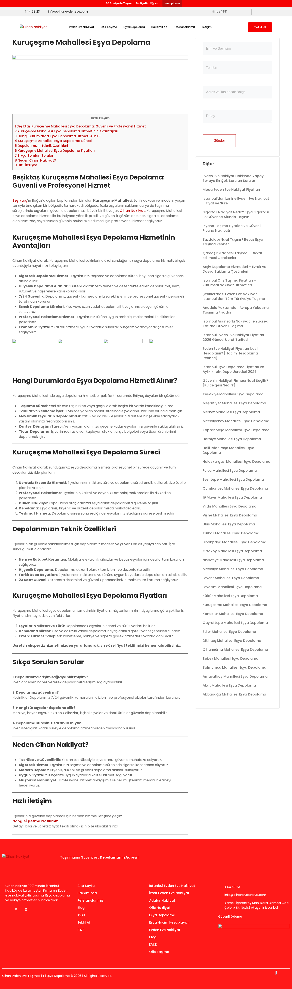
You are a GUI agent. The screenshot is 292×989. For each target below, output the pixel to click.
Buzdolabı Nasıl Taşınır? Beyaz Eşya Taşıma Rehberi (233, 242)
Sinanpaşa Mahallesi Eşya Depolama (234, 542)
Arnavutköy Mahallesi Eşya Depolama (235, 676)
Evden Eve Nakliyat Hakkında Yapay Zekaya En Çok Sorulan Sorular (233, 178)
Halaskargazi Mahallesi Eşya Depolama (236, 461)
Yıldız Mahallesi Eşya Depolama (230, 506)
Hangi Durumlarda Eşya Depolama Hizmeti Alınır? (57, 136)
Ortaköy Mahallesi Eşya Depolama (232, 551)
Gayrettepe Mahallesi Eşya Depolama (235, 622)
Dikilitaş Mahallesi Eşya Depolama (232, 640)
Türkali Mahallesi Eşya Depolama (231, 533)
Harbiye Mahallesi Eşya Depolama (232, 439)
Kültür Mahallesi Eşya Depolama (230, 595)
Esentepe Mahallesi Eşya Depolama (233, 479)
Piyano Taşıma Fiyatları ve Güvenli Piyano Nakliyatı (232, 228)
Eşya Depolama (134, 27)
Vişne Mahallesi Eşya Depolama (230, 515)
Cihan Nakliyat (132, 210)
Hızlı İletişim (26, 165)
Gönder (219, 140)
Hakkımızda (159, 27)
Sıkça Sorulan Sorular (34, 155)
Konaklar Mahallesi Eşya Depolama (233, 613)
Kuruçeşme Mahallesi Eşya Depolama (235, 604)
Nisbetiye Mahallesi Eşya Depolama (233, 560)
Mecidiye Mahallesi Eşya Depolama (233, 569)
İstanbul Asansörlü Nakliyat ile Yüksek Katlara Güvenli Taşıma (235, 323)
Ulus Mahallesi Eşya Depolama (229, 524)
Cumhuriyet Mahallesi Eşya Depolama (235, 488)
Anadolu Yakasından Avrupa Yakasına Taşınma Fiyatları (236, 310)
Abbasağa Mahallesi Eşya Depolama (234, 694)
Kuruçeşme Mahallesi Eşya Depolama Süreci (53, 141)
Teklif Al (260, 27)
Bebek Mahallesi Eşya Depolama (230, 658)
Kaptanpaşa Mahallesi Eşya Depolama (236, 430)
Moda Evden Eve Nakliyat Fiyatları (231, 189)
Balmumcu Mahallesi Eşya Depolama (234, 667)
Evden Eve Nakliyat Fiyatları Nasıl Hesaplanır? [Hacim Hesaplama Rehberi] (230, 353)
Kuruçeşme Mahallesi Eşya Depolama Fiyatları (55, 150)
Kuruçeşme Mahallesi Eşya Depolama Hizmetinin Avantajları (66, 131)
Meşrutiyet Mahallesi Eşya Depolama (234, 403)
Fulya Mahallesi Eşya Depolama (230, 470)
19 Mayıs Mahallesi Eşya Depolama (232, 497)
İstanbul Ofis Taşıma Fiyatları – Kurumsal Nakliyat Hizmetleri (229, 283)
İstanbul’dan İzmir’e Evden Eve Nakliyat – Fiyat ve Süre (236, 201)
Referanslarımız (184, 27)
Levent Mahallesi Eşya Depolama (231, 577)
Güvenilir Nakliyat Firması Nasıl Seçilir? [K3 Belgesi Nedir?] (235, 383)
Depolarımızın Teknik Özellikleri (41, 145)
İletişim (207, 27)
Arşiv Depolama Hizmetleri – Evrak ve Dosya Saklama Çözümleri (234, 269)
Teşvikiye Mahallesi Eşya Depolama (233, 394)
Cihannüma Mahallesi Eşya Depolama (235, 649)
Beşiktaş (19, 200)
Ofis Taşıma (109, 27)
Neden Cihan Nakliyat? (35, 160)
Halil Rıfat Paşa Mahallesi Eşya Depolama (228, 450)
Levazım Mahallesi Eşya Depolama (232, 586)
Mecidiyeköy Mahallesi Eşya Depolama (236, 421)
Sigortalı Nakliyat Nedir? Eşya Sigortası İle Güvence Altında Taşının (236, 214)
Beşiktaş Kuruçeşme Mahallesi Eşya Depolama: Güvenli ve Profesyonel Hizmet (80, 126)
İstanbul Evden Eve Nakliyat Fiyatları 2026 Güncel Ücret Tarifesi (233, 337)
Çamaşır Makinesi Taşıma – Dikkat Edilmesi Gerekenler (233, 255)
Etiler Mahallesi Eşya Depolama (229, 631)
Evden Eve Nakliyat (81, 27)
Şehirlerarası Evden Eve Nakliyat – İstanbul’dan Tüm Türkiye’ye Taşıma (234, 296)
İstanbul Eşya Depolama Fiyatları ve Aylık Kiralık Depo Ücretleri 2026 (233, 369)
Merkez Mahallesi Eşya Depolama (231, 412)
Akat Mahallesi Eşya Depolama (229, 685)
